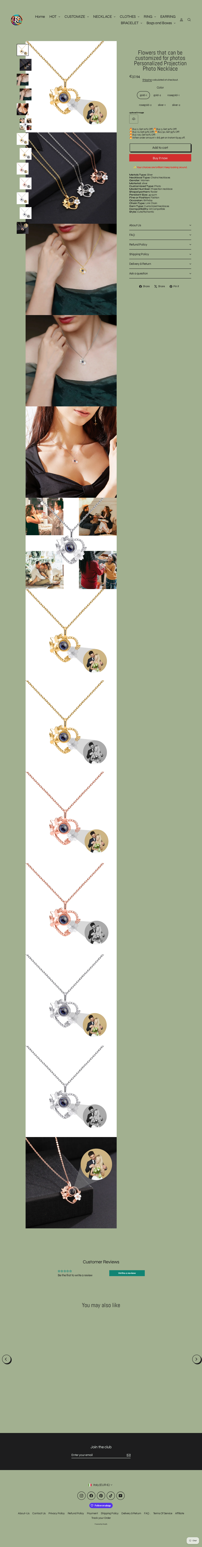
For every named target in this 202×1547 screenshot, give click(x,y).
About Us (135, 225)
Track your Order (101, 1518)
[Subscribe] (128, 1455)
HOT (53, 16)
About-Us (23, 1513)
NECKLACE (102, 16)
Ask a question (138, 273)
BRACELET (130, 23)
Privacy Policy (57, 1513)
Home (40, 16)
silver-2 (176, 105)
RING (148, 16)
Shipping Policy (139, 254)
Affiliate (179, 1513)
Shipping (147, 79)
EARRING (167, 16)
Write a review (127, 1273)
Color (160, 87)
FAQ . (147, 1513)
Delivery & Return (140, 264)
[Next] (196, 1359)
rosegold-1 (173, 95)
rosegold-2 (145, 105)
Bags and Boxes (159, 23)
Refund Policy (138, 244)
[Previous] (6, 1359)
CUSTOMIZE (75, 16)
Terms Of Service (162, 1513)
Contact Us (39, 1513)
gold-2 (157, 95)
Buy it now (160, 158)
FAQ (132, 235)
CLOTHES (128, 16)
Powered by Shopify (101, 1524)
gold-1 (143, 95)
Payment (92, 1513)
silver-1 (162, 105)
